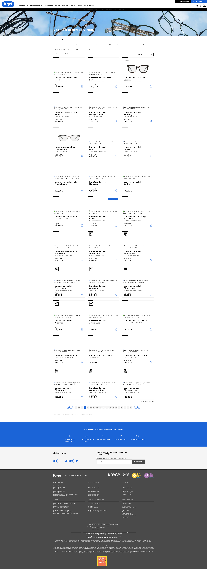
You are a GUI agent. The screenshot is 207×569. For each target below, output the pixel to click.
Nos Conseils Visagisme (94, 503)
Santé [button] (80, 6)
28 (110, 407)
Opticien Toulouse (68, 540)
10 (79, 407)
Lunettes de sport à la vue (59, 497)
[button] (204, 5)
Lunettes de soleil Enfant (94, 490)
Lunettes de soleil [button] (36, 6)
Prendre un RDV (183, 1)
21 (88, 407)
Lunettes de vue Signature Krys (63, 390)
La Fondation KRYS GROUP (129, 509)
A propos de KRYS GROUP (129, 507)
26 (103, 407)
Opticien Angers (86, 541)
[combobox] (62, 44)
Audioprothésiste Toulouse (117, 541)
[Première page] (68, 407)
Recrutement (125, 510)
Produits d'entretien (127, 494)
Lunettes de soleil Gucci (93, 494)
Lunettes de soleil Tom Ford (66, 80)
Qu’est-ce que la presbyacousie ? (61, 510)
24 (97, 407)
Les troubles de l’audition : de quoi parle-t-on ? (64, 503)
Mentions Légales (126, 513)
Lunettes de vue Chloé (66, 217)
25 (100, 407)
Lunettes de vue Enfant (59, 490)
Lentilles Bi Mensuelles (127, 491)
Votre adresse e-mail (111, 458)
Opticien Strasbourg (105, 540)
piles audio (84, 547)
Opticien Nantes (95, 540)
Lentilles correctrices (127, 487)
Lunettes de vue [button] (22, 6)
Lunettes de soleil (92, 485)
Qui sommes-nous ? (127, 503)
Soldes (89, 497)
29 (113, 407)
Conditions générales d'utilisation (130, 516)
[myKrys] (197, 6)
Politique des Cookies (127, 514)
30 (116, 407)
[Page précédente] (71, 407)
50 (125, 407)
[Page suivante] (135, 407)
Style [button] (86, 6)
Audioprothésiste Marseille (103, 543)
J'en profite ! (121, 9)
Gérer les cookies (126, 518)
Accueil (55, 39)
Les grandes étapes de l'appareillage (62, 504)
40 (122, 407)
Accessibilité (125, 517)
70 (131, 407)
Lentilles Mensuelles (127, 492)
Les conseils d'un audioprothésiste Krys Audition (65, 513)
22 (91, 407)
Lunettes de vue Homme (59, 488)
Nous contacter (96, 529)
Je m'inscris (138, 462)
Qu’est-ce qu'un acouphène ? (60, 507)
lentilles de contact (58, 547)
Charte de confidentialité (128, 511)
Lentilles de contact (127, 485)
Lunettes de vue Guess (59, 491)
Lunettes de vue (57, 485)
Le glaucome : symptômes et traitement (97, 510)
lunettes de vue (67, 547)
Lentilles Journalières (127, 490)
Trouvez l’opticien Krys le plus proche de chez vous (99, 551)
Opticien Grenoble (141, 540)
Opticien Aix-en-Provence (66, 541)
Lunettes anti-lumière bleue (60, 495)
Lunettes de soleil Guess (98, 149)
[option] (62, 44)
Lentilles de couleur (127, 488)
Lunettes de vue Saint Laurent (134, 80)
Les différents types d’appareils (61, 506)
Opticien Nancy (94, 541)
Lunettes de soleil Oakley (94, 495)
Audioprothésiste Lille (130, 541)
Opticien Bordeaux (85, 540)
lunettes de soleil (76, 547)
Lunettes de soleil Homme (94, 488)
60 (128, 407)
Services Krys (91, 504)
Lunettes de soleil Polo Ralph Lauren (66, 184)
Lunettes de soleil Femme (94, 487)
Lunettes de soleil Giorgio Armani (97, 114)
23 (94, 407)
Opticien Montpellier (123, 540)
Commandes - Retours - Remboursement (93, 532)
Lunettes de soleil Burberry (132, 114)
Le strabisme (91, 509)
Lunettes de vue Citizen (135, 321)
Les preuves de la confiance (129, 504)
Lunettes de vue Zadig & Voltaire (135, 218)
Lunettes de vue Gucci (58, 492)
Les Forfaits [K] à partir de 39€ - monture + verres (65, 494)
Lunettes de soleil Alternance (97, 253)
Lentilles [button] (64, 6)
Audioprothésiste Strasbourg (144, 541)
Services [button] (92, 6)
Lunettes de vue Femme (59, 487)
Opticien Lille (114, 540)
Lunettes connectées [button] (52, 6)
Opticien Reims (77, 541)
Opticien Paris (59, 540)
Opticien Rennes (132, 540)
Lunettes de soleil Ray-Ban (94, 492)
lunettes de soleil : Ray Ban (123, 550)
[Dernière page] (138, 407)
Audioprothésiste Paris (104, 541)
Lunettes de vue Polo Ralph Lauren (65, 149)
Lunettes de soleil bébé (93, 491)
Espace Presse (126, 506)
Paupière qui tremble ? (93, 511)
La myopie (90, 506)
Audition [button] (72, 6)
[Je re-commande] (201, 6)
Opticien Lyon (76, 540)
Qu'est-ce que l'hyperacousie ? (60, 509)
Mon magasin (200, 1)
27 (107, 407)
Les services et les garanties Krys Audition (63, 511)
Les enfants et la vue (93, 507)
